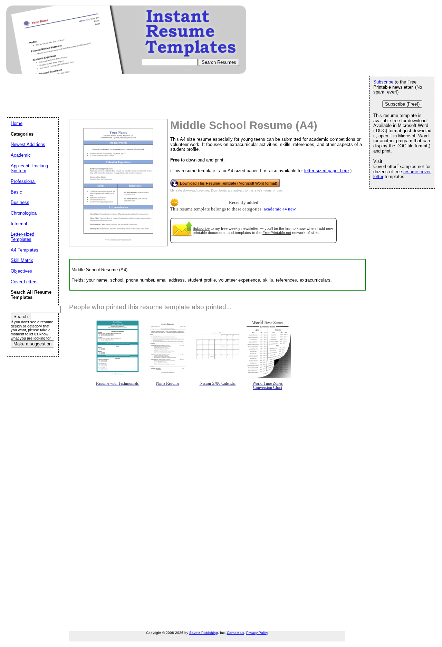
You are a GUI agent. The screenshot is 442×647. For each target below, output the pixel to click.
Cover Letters (24, 281)
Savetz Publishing (203, 633)
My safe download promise (189, 190)
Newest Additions (28, 144)
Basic (16, 192)
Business (20, 202)
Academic (21, 155)
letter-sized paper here (326, 170)
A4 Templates (24, 250)
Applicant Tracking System (29, 168)
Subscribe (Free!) (402, 104)
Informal (19, 223)
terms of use (272, 190)
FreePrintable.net (276, 233)
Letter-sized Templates (22, 237)
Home (16, 123)
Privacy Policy (257, 633)
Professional (23, 181)
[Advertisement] (132, 102)
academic (272, 209)
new (292, 209)
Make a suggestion (32, 343)
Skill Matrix (22, 260)
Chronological (24, 213)
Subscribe (201, 228)
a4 (284, 209)
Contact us (235, 633)
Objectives (21, 271)
